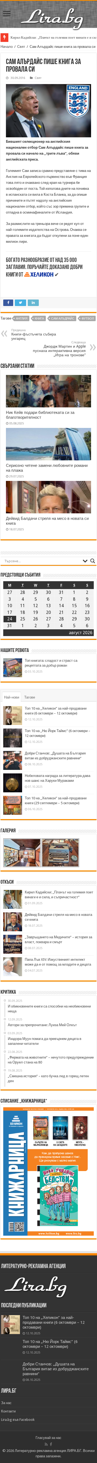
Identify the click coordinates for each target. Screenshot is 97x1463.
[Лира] (53, 13)
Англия (21, 318)
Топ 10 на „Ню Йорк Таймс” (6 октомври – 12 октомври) (50, 1344)
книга (39, 318)
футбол (88, 318)
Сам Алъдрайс (62, 318)
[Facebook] (51, 1444)
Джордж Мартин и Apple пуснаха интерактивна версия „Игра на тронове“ (59, 349)
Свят (21, 47)
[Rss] (46, 1444)
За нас (6, 1403)
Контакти (8, 1411)
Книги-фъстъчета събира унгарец (33, 334)
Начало (7, 47)
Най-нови (11, 697)
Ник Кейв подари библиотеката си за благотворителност (40, 415)
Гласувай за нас (48, 1438)
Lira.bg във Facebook (17, 1420)
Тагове (29, 697)
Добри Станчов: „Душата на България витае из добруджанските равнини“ (56, 1369)
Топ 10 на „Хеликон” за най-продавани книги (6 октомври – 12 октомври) (54, 1322)
